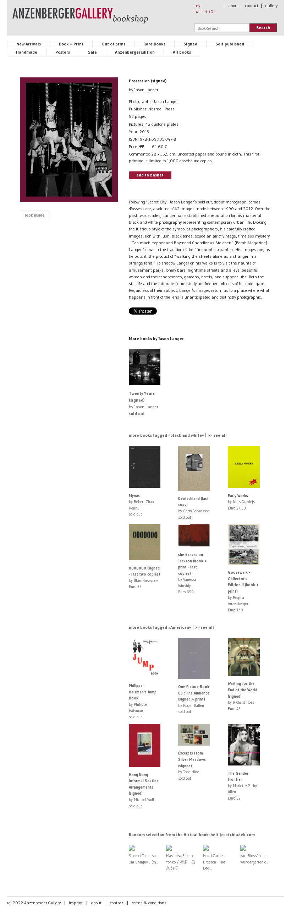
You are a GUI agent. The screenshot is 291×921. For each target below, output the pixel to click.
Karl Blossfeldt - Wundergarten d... (254, 858)
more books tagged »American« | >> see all (171, 627)
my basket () (204, 8)
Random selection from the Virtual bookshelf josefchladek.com (192, 834)
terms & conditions (149, 902)
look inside (34, 215)
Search (263, 27)
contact (251, 5)
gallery (271, 5)
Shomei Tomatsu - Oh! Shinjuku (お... (144, 858)
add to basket (150, 175)
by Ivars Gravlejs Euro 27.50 (241, 502)
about (233, 5)
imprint (76, 902)
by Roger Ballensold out (193, 699)
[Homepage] (80, 19)
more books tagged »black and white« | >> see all (178, 435)
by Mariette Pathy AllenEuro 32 (242, 786)
